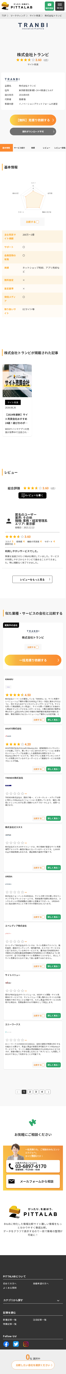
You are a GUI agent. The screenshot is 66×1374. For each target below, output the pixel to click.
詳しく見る (53, 719)
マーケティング (17, 15)
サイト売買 (35, 15)
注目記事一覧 (40, 1319)
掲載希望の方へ (41, 1283)
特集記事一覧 (10, 1323)
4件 (46, 59)
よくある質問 (10, 1287)
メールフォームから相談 (37, 1181)
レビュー (46, 147)
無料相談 (49, 8)
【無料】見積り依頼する (33, 120)
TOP (4, 15)
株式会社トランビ (53, 15)
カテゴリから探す (13, 1300)
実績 (33, 147)
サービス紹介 (19, 147)
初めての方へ (10, 1283)
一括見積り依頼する (33, 660)
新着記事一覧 (10, 1319)
